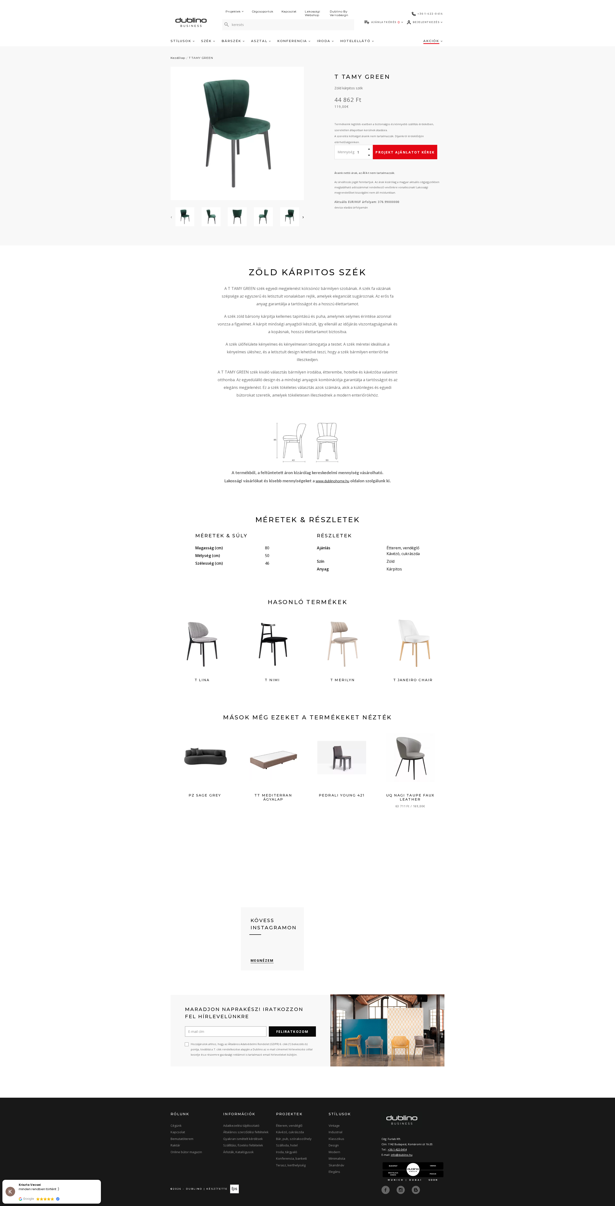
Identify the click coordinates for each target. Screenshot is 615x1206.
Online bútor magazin (186, 1152)
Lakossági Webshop (312, 13)
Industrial (335, 1132)
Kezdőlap (178, 58)
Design (334, 1145)
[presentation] (171, 217)
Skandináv (336, 1165)
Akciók (432, 41)
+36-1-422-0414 (397, 1149)
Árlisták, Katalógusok (238, 1152)
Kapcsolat (289, 11)
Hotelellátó (356, 41)
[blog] (416, 1189)
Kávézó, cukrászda (290, 1132)
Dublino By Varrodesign (339, 13)
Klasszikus (336, 1139)
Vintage (334, 1125)
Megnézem (262, 960)
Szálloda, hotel (287, 1145)
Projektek (233, 11)
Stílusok (182, 41)
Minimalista (337, 1158)
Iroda (324, 41)
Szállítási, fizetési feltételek (243, 1145)
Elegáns (334, 1171)
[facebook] (386, 1189)
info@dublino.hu (401, 1155)
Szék (207, 41)
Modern (334, 1152)
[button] (100, 1180)
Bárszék (232, 41)
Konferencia (292, 41)
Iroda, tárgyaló (286, 1152)
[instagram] (401, 1189)
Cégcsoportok (262, 11)
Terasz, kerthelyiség (291, 1165)
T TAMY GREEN (201, 58)
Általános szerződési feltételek (246, 1132)
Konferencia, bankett (291, 1158)
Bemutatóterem (182, 1139)
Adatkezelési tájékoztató (241, 1125)
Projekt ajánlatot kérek (404, 152)
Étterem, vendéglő (289, 1125)
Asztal (260, 41)
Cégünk (176, 1125)
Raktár (175, 1145)
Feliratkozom (292, 1031)
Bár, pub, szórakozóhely (294, 1139)
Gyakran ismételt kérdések (243, 1139)
